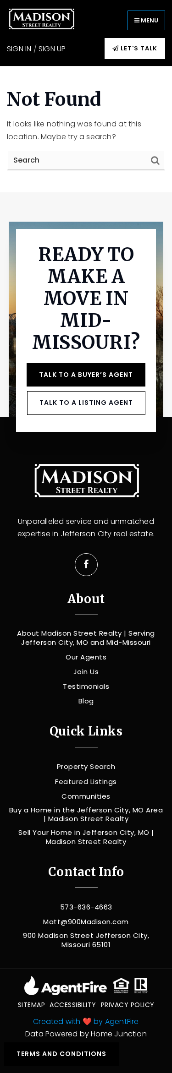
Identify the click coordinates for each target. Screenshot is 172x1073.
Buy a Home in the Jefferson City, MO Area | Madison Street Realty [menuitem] (86, 814)
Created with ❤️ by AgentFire (86, 1021)
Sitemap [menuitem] (31, 1004)
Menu (148, 20)
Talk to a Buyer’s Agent (86, 374)
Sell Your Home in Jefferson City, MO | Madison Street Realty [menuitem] (86, 837)
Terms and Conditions (61, 1053)
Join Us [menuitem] (86, 671)
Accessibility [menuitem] (73, 1004)
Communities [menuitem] (86, 796)
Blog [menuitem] (86, 701)
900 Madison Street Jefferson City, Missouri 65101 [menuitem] (86, 940)
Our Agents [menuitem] (86, 657)
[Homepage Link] (41, 19)
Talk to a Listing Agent (86, 402)
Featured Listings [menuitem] (86, 781)
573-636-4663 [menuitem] (86, 907)
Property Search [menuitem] (86, 766)
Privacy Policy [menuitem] (128, 1004)
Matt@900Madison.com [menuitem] (86, 921)
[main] (86, 129)
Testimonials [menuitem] (86, 686)
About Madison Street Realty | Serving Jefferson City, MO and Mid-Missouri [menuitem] (86, 638)
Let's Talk (138, 48)
